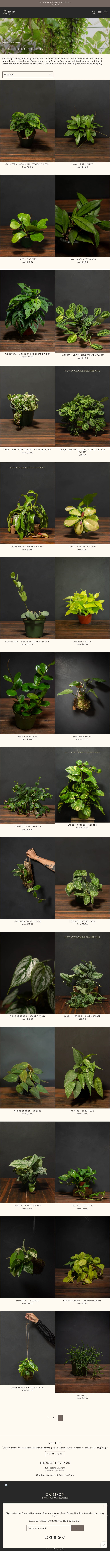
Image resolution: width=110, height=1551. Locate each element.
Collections (15, 43)
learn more (55, 1454)
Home (5, 43)
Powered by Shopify (55, 1549)
